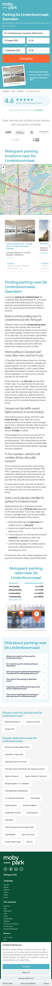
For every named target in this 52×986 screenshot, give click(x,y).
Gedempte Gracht (13, 812)
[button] (26, 189)
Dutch (6, 897)
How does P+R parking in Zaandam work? (21, 680)
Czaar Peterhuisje (13, 842)
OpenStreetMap (38, 214)
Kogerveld (9, 729)
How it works (8, 937)
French (6, 892)
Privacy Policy (8, 983)
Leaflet (28, 214)
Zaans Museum (12, 776)
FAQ (5, 940)
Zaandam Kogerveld (14, 754)
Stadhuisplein (11, 805)
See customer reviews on (26, 110)
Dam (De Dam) (28, 834)
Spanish (6, 890)
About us (7, 906)
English (6, 887)
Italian (6, 895)
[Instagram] (21, 869)
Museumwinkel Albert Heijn (17, 747)
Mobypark (5, 91)
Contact (46, 983)
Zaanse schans (33, 722)
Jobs (5, 913)
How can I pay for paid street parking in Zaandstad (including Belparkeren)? (23, 672)
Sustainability (8, 919)
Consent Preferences (11, 929)
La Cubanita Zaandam (14, 798)
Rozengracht (32, 812)
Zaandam (20, 91)
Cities (13, 91)
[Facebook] (5, 869)
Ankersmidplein (30, 805)
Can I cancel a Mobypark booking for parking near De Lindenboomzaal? (22, 695)
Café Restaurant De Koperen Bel (19, 827)
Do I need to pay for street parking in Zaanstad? (22, 665)
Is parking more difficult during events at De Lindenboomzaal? (23, 688)
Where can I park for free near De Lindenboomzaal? (20, 657)
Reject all (26, 972)
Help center (7, 911)
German (6, 885)
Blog (5, 908)
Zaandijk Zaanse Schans (16, 761)
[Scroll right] (49, 245)
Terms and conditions (11, 924)
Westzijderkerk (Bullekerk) (16, 791)
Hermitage (35, 798)
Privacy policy (8, 926)
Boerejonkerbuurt (12, 722)
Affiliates (7, 921)
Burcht (29, 842)
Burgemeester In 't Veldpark (17, 783)
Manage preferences (26, 978)
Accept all (26, 966)
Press (6, 916)
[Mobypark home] (9, 6)
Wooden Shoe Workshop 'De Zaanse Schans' (25, 769)
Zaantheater (10, 834)
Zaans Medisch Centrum (36, 776)
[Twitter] (11, 869)
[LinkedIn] (16, 869)
